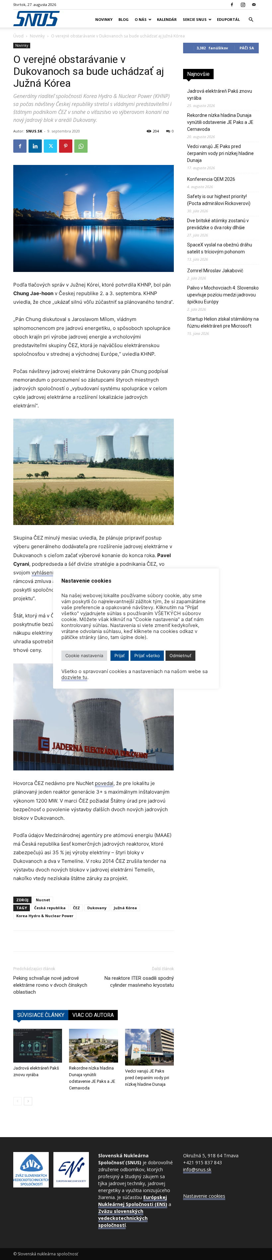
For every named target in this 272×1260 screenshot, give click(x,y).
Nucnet (43, 899)
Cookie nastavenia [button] (84, 655)
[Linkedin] (35, 146)
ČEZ (76, 907)
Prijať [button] (119, 655)
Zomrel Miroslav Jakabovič (215, 270)
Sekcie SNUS (195, 19)
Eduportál (228, 19)
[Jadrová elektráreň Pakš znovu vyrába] (37, 1045)
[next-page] (28, 1101)
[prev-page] (17, 1101)
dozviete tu (74, 677)
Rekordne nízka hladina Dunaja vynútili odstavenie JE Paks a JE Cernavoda (220, 122)
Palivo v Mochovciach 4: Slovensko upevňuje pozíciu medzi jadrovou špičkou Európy (223, 294)
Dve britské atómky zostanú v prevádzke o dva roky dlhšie (218, 224)
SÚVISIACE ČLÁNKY (40, 1015)
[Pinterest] (65, 146)
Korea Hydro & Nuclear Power (44, 915)
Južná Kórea (125, 907)
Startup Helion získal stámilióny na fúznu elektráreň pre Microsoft (223, 322)
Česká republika (50, 907)
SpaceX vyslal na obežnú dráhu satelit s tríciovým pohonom (219, 248)
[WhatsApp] (81, 146)
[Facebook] (232, 4)
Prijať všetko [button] (147, 655)
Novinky (103, 19)
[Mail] (254, 4)
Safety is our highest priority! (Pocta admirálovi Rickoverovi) (218, 200)
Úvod (18, 36)
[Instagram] (243, 4)
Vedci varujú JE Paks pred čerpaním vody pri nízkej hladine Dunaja (147, 1078)
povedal (104, 783)
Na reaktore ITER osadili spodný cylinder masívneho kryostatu (139, 981)
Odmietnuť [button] (180, 655)
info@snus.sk (197, 1169)
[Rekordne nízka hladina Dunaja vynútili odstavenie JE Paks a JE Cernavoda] (93, 1045)
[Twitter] (50, 146)
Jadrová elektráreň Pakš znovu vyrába (219, 94)
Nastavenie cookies (204, 1196)
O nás (141, 19)
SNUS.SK (34, 131)
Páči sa (246, 47)
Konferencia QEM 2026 (211, 179)
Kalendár (167, 19)
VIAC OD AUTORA (93, 1015)
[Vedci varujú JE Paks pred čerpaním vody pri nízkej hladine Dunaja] (149, 1047)
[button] (251, 20)
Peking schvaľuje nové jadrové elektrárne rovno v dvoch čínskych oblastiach (50, 985)
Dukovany (96, 907)
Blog (123, 19)
